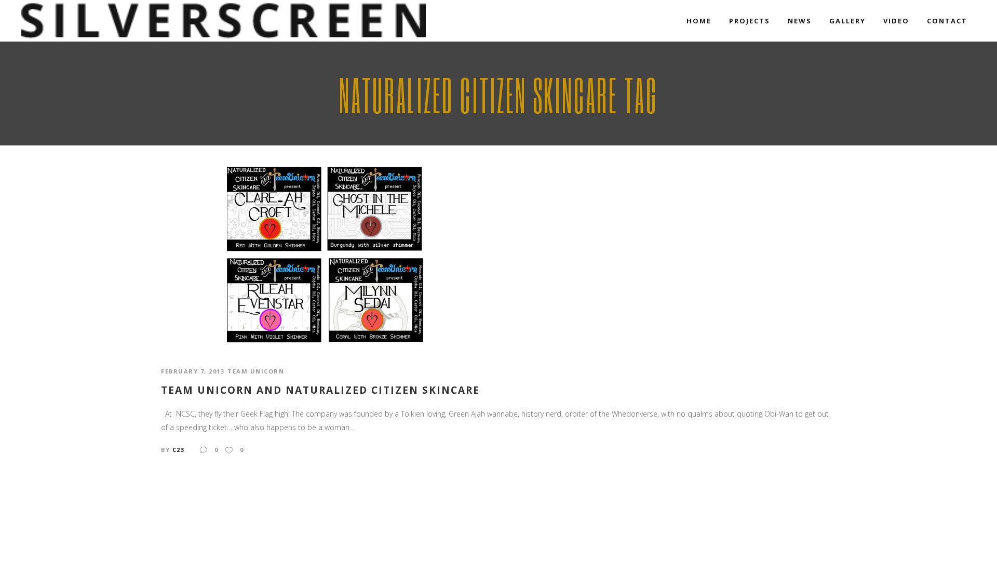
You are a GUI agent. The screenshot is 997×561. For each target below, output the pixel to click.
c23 (178, 449)
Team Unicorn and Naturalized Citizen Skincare (320, 390)
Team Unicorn (255, 371)
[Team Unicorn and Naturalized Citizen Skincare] (325, 254)
